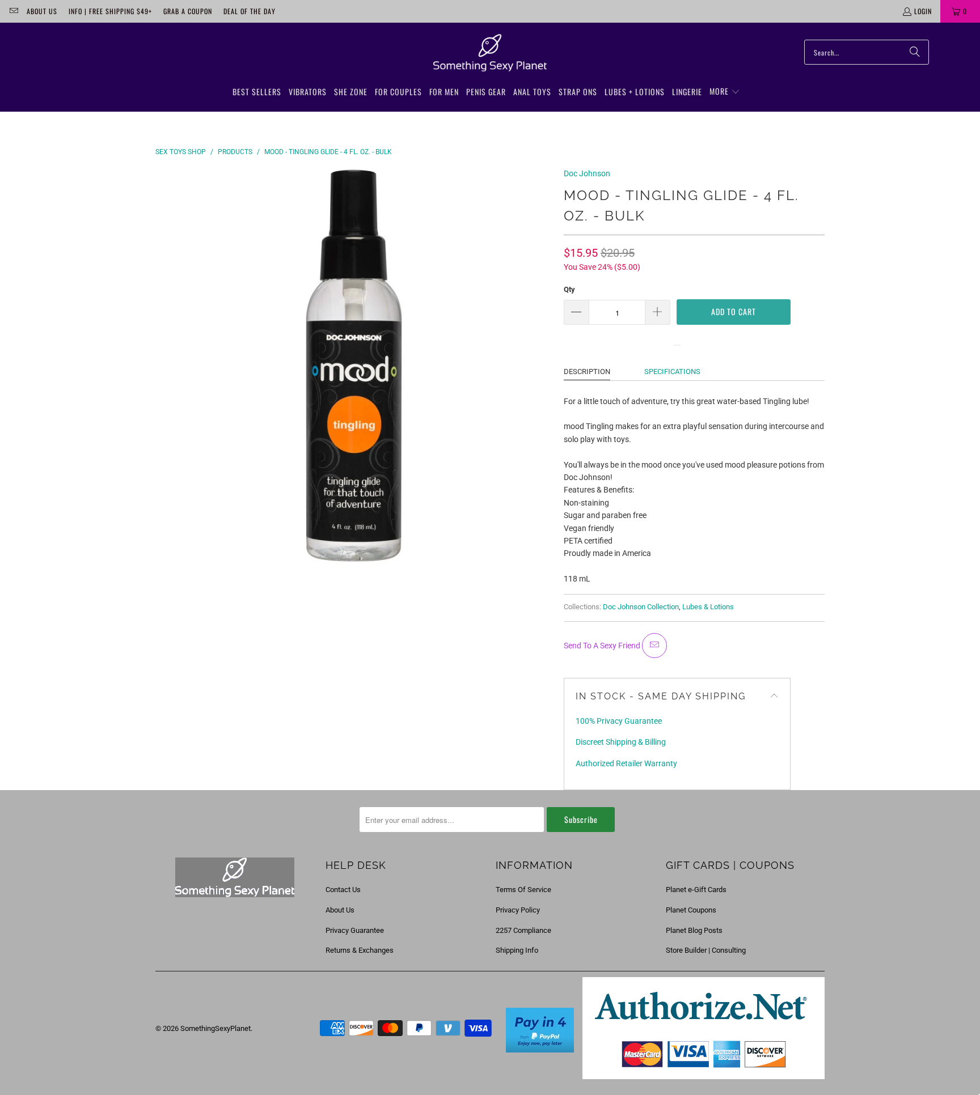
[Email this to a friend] (654, 645)
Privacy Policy (518, 910)
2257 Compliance (523, 930)
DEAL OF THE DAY (249, 11)
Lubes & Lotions (708, 606)
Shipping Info (517, 950)
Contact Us (343, 889)
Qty (569, 289)
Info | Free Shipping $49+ (110, 11)
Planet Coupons (691, 910)
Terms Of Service (523, 889)
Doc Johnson (587, 173)
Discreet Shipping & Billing (621, 741)
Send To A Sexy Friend (603, 645)
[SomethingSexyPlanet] (490, 53)
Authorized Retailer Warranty (626, 763)
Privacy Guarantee (355, 930)
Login (923, 11)
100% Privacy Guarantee (619, 720)
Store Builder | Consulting (706, 950)
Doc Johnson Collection (641, 606)
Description (587, 371)
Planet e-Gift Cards (696, 889)
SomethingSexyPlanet (215, 1028)
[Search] (915, 52)
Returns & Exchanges (360, 950)
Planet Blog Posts (694, 930)
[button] (724, 91)
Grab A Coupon (187, 11)
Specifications (672, 371)
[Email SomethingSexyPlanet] (13, 11)
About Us (42, 11)
